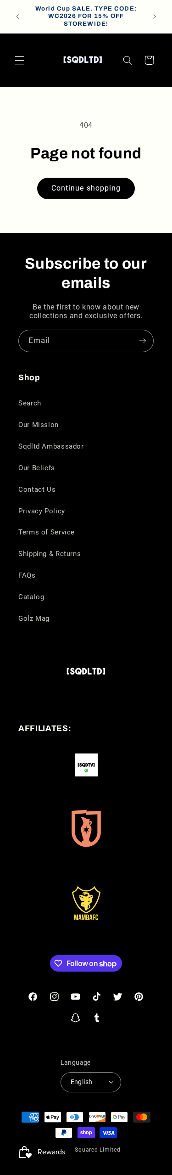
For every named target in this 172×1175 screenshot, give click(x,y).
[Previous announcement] (17, 16)
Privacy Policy (41, 511)
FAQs (27, 575)
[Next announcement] (154, 16)
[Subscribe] (142, 341)
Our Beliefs (36, 468)
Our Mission (38, 425)
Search (29, 403)
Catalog (31, 597)
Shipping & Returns (49, 554)
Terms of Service (46, 532)
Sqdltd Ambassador (51, 446)
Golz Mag (34, 618)
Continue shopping (86, 188)
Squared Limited (97, 1150)
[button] (19, 60)
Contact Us (36, 489)
